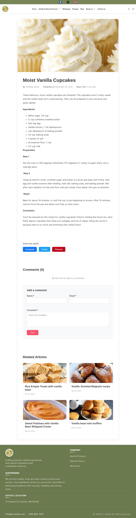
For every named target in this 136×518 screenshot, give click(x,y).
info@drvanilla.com (15, 514)
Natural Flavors (77, 461)
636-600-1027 (36, 514)
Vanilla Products (78, 456)
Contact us (101, 9)
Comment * (32, 310)
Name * (30, 295)
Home (34, 9)
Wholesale (66, 9)
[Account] (129, 9)
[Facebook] (60, 2)
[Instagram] (75, 2)
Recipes (75, 9)
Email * (72, 295)
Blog (82, 9)
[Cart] (133, 9)
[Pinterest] (68, 2)
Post (32, 333)
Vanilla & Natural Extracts (48, 9)
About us (89, 9)
